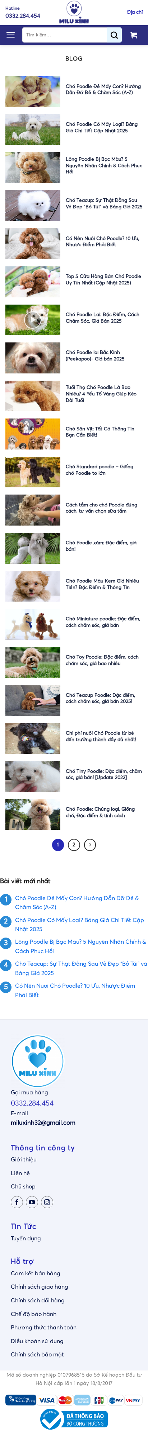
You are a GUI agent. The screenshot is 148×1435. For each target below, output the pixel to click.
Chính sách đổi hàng (38, 1300)
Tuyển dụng (26, 1238)
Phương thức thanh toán (44, 1327)
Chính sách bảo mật (37, 1355)
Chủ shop (23, 1187)
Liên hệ (20, 1173)
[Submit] (117, 35)
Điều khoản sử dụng (37, 1341)
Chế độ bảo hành (33, 1314)
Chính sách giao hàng (39, 1287)
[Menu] (11, 34)
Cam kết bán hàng (35, 1273)
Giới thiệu (24, 1159)
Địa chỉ (135, 12)
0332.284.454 (32, 1103)
